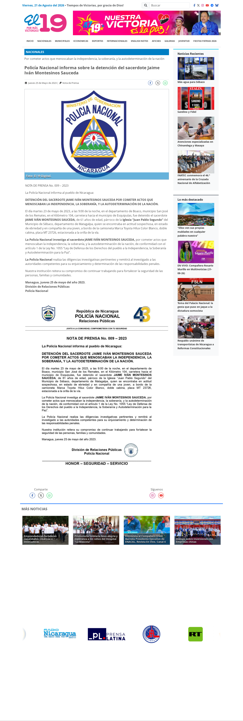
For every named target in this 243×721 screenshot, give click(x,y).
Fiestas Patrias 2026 (204, 41)
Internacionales (117, 41)
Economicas (80, 41)
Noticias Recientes (191, 54)
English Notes (139, 41)
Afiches (156, 41)
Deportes (97, 41)
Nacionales (44, 41)
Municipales (62, 41)
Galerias (170, 41)
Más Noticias (34, 508)
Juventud (184, 41)
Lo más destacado (190, 200)
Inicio (30, 41)
